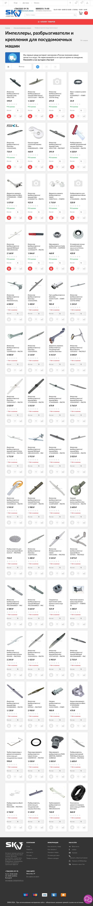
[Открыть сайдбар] (6, 3)
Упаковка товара (53, 852)
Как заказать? (52, 849)
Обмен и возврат (53, 858)
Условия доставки (53, 855)
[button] (88, 899)
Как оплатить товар (54, 846)
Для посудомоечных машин (22, 28)
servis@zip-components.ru (43, 10)
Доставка (26, 3)
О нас (15, 3)
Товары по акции (31, 858)
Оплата (36, 3)
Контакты (29, 852)
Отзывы (29, 855)
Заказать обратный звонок (23, 10)
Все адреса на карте (32, 876)
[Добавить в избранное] (57, 472)
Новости (29, 849)
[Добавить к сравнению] (63, 472)
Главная (7, 28)
